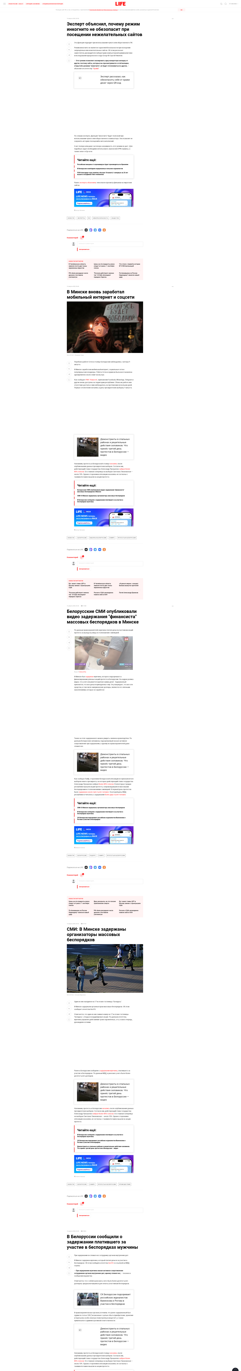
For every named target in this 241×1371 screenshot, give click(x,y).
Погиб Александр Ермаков (128, 593)
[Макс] (91, 230)
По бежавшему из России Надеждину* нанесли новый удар (129, 275)
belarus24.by (82, 672)
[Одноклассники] (104, 230)
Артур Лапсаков (80, 210)
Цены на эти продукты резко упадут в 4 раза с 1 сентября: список (104, 266)
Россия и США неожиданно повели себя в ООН (103, 594)
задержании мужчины (109, 1070)
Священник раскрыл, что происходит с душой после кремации (103, 1232)
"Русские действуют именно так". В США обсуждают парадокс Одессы (104, 275)
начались (113, 463)
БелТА (111, 1284)
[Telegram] (95, 230)
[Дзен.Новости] (86, 230)
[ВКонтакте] (100, 230)
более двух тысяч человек (115, 794)
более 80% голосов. (106, 1113)
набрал (122, 469)
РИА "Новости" (91, 380)
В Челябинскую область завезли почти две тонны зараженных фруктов (78, 266)
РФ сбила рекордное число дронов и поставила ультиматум (78, 275)
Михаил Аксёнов (80, 847)
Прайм (95, 68)
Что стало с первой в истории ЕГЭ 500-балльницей (129, 265)
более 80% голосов (106, 784)
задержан (90, 676)
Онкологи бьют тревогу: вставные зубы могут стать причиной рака (129, 1232)
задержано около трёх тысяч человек (94, 792)
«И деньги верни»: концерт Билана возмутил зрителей (128, 584)
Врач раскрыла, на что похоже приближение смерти (105, 902)
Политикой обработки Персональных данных (103, 10)
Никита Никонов (80, 1176)
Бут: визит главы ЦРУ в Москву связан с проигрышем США (79, 585)
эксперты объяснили (87, 182)
